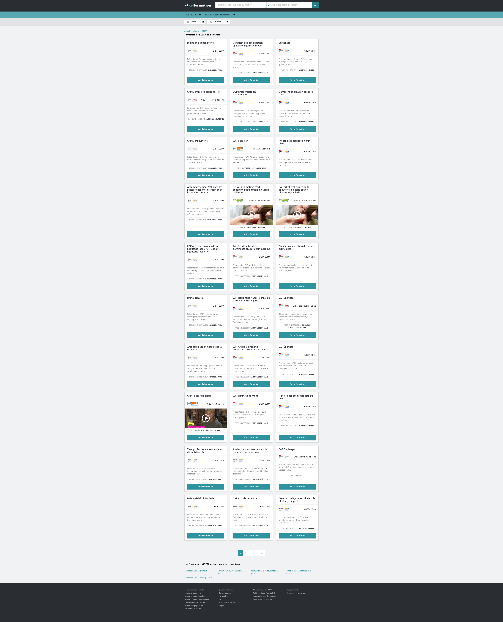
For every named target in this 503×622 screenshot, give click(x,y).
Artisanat (196, 31)
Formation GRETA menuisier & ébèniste (298, 572)
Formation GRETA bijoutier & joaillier (230, 572)
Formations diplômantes (194, 590)
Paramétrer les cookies (262, 599)
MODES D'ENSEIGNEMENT (218, 15)
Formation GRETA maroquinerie (198, 577)
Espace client (292, 590)
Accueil (187, 31)
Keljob (221, 605)
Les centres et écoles (192, 608)
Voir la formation (205, 80)
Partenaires (223, 596)
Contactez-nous (225, 593)
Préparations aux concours (195, 602)
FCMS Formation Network (229, 602)
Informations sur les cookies (264, 596)
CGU (270, 590)
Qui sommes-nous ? (226, 590)
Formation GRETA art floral (195, 571)
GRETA (204, 31)
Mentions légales (260, 590)
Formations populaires (193, 605)
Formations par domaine (194, 596)
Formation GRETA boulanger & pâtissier (264, 572)
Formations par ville (192, 593)
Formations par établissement (196, 599)
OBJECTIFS (192, 15)
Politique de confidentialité (264, 593)
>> (262, 553)
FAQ (220, 599)
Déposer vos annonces (296, 593)
